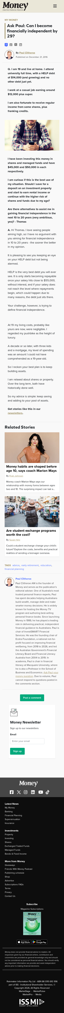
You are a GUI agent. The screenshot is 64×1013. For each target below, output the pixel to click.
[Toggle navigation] (55, 6)
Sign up (17, 751)
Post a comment (32, 697)
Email (13, 734)
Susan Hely (14, 540)
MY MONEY (11, 20)
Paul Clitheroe (27, 52)
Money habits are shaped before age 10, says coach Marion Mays (31, 469)
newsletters (15, 413)
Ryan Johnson (16, 476)
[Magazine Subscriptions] (32, 923)
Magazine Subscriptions (32, 909)
